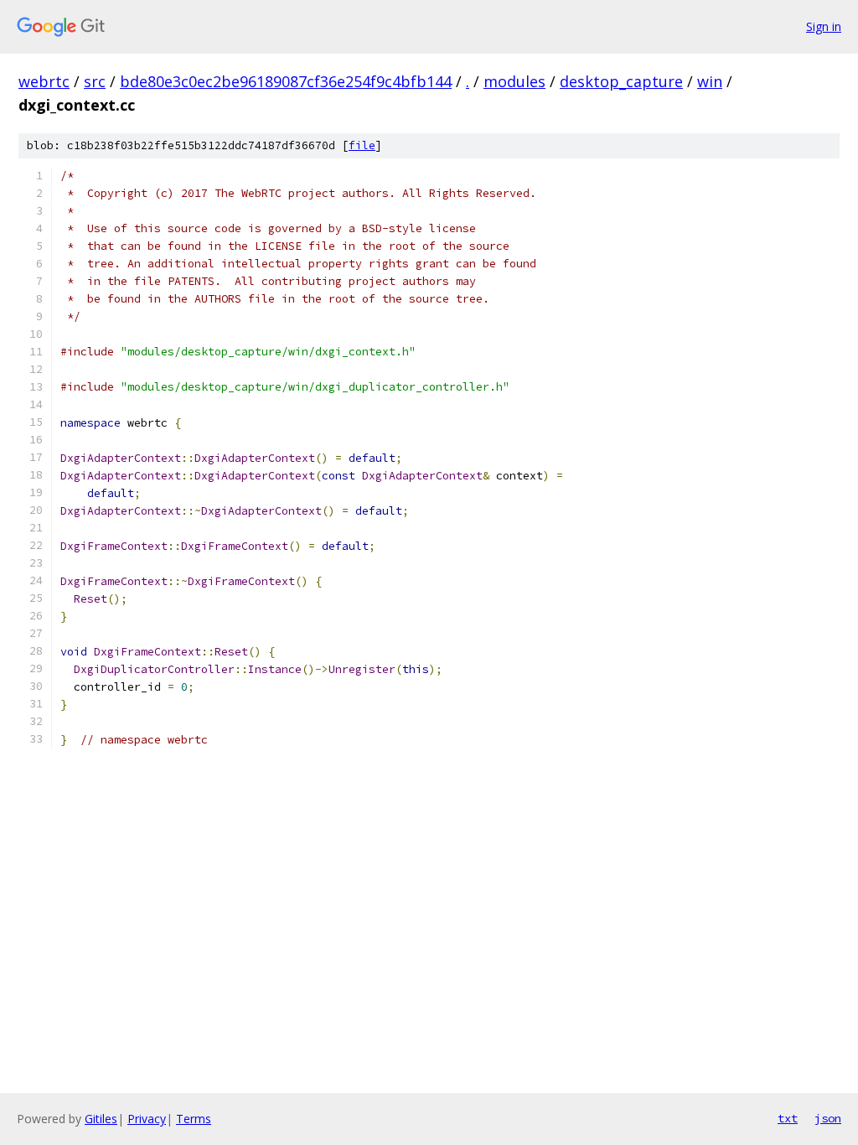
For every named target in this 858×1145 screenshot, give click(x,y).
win (709, 81)
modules (514, 81)
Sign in (823, 26)
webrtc (44, 81)
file (362, 145)
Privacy (146, 1119)
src (95, 81)
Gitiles (101, 1119)
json (827, 1118)
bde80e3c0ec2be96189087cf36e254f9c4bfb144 (286, 81)
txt (788, 1118)
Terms (193, 1119)
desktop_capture (621, 81)
